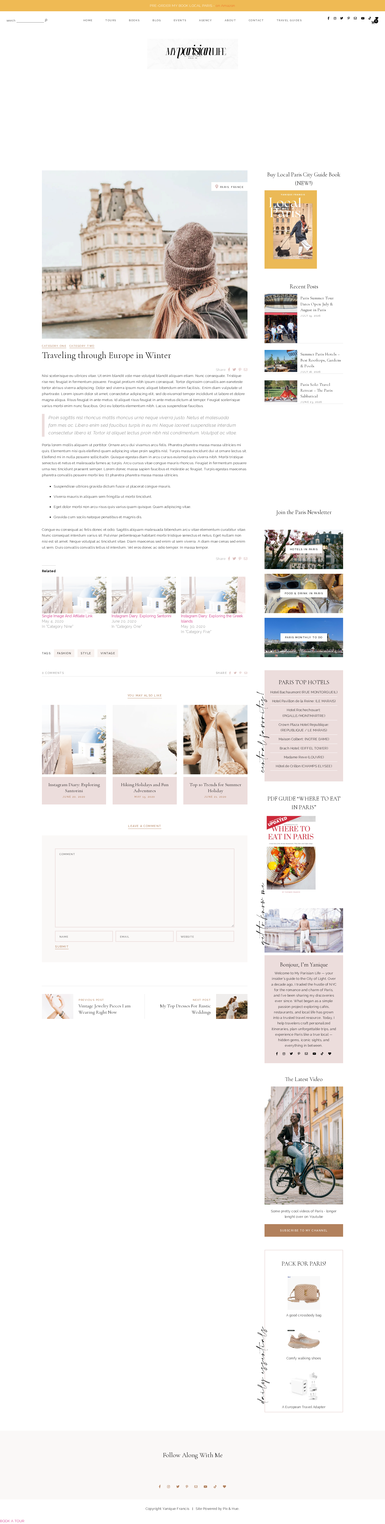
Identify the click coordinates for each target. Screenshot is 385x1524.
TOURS (110, 20)
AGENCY (205, 20)
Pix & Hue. (231, 1509)
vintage (108, 653)
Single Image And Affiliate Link (67, 616)
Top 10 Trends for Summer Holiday (215, 787)
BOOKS (134, 20)
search (11, 20)
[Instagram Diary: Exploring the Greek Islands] (213, 595)
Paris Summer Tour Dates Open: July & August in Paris (317, 303)
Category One (54, 346)
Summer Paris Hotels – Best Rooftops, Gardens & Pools (320, 360)
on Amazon (225, 5)
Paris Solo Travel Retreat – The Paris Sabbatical (316, 390)
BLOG (156, 20)
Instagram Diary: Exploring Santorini (141, 616)
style (86, 653)
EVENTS (180, 20)
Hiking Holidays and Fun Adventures (145, 787)
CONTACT (256, 20)
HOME (88, 20)
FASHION (64, 653)
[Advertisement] (192, 129)
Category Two (82, 346)
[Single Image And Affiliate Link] (74, 595)
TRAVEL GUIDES (289, 20)
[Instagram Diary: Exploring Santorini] (144, 595)
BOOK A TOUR (12, 1521)
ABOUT (230, 20)
